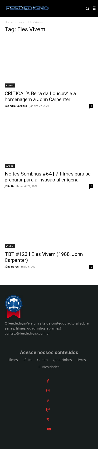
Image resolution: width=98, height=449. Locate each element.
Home (9, 22)
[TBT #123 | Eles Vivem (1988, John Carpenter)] (49, 223)
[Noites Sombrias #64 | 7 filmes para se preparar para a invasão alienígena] (49, 143)
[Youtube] (49, 429)
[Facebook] (48, 381)
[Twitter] (48, 420)
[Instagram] (47, 390)
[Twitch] (48, 410)
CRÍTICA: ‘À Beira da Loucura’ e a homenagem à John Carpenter (40, 96)
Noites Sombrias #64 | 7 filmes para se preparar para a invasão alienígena (48, 177)
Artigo (9, 165)
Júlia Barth (12, 186)
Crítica (10, 85)
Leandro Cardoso (16, 106)
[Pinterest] (48, 400)
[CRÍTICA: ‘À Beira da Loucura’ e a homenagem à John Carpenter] (49, 63)
